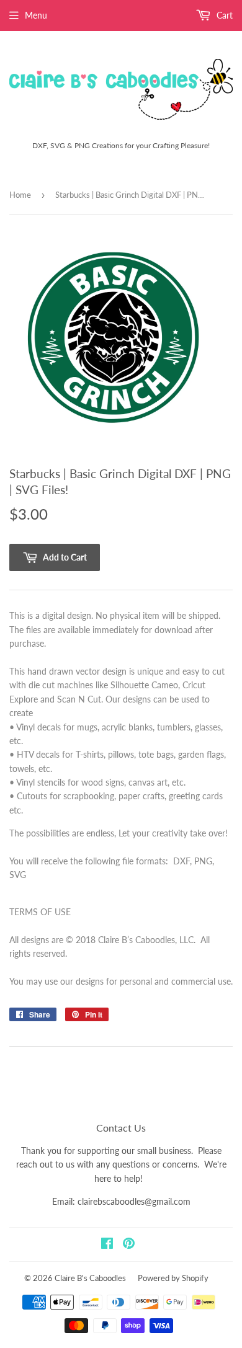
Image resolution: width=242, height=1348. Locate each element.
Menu (36, 15)
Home (20, 195)
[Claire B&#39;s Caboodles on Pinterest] (128, 1244)
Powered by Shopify (173, 1278)
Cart (223, 15)
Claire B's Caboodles (90, 1278)
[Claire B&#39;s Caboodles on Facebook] (107, 1244)
